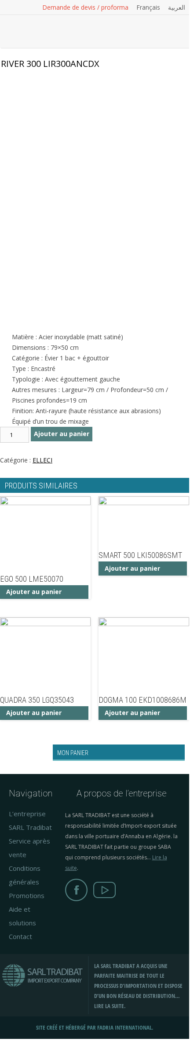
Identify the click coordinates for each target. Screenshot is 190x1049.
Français (148, 7)
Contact (20, 936)
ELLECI (42, 460)
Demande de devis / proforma (85, 7)
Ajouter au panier (61, 433)
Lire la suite (109, 1006)
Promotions (26, 895)
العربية (176, 7)
